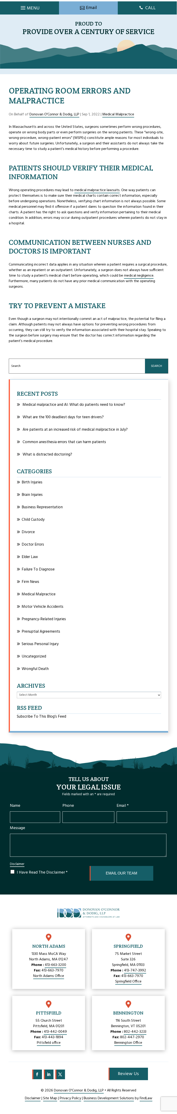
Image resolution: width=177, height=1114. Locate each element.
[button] (29, 6)
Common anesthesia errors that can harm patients (64, 442)
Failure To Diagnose (38, 569)
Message (17, 828)
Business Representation (42, 507)
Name (15, 805)
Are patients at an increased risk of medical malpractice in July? (75, 430)
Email (123, 805)
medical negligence (138, 276)
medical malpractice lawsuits (97, 190)
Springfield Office (128, 982)
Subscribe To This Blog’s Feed (41, 716)
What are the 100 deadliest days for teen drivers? (63, 417)
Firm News (30, 582)
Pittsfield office (49, 1043)
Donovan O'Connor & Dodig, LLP (54, 114)
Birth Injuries (32, 482)
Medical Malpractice (118, 114)
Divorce (28, 532)
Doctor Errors (33, 544)
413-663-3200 (55, 965)
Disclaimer (17, 864)
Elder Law (30, 557)
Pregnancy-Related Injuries (44, 619)
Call (150, 8)
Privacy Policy (70, 1098)
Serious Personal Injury (40, 644)
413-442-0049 (55, 1032)
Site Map (50, 1098)
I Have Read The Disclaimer (42, 872)
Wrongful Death (35, 669)
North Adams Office (48, 976)
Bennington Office (128, 1043)
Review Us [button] (128, 1074)
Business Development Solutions (109, 1098)
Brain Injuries (32, 495)
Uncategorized (34, 656)
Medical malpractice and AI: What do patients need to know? (74, 405)
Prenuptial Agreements (41, 632)
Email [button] (91, 8)
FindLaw (146, 1098)
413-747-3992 (135, 971)
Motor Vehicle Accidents (42, 607)
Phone (68, 805)
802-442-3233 (135, 1032)
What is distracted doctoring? (47, 454)
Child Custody (33, 520)
